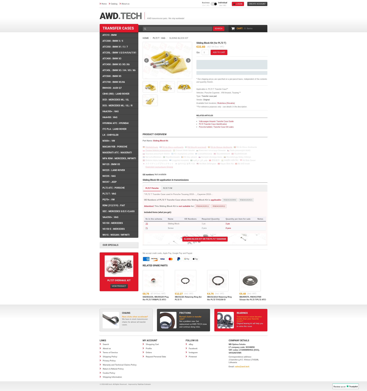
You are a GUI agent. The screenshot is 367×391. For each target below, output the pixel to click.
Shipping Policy (110, 357)
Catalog (114, 4)
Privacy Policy (109, 361)
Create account (257, 4)
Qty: (198, 52)
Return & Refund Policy (113, 369)
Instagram (193, 352)
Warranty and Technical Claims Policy (119, 365)
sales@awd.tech (242, 366)
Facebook (193, 348)
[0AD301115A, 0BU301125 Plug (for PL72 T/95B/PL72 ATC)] (153, 280)
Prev (146, 60)
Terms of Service (110, 352)
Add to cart (219, 52)
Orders (149, 352)
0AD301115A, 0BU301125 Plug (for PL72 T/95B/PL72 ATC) (156, 298)
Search (106, 344)
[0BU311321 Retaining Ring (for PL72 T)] (185, 280)
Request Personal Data (156, 357)
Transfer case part (209, 96)
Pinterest (193, 357)
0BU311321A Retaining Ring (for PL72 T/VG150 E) (219, 298)
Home (104, 4)
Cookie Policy (109, 373)
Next (188, 60)
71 (147, 228)
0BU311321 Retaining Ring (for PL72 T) (188, 298)
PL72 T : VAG (159, 38)
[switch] (214, 4)
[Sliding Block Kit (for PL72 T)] (167, 60)
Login (239, 4)
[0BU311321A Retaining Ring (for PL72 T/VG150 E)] (218, 280)
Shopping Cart (152, 344)
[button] (206, 3)
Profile (149, 348)
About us (125, 4)
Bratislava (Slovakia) (226, 103)
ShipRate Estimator (144, 384)
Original (206, 100)
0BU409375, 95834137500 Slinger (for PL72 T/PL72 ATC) (252, 298)
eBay (191, 344)
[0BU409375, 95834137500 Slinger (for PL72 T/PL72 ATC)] (250, 280)
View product (119, 286)
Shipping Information (112, 377)
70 (147, 223)
